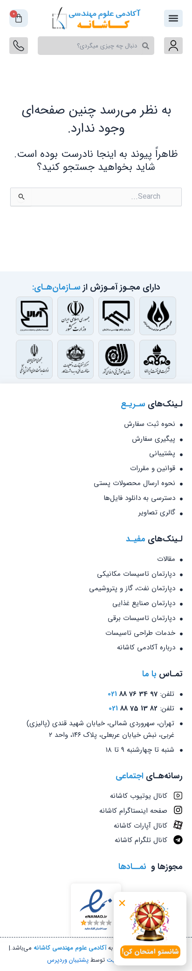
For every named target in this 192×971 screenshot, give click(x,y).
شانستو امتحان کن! (150, 951)
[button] (122, 903)
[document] (96, 485)
